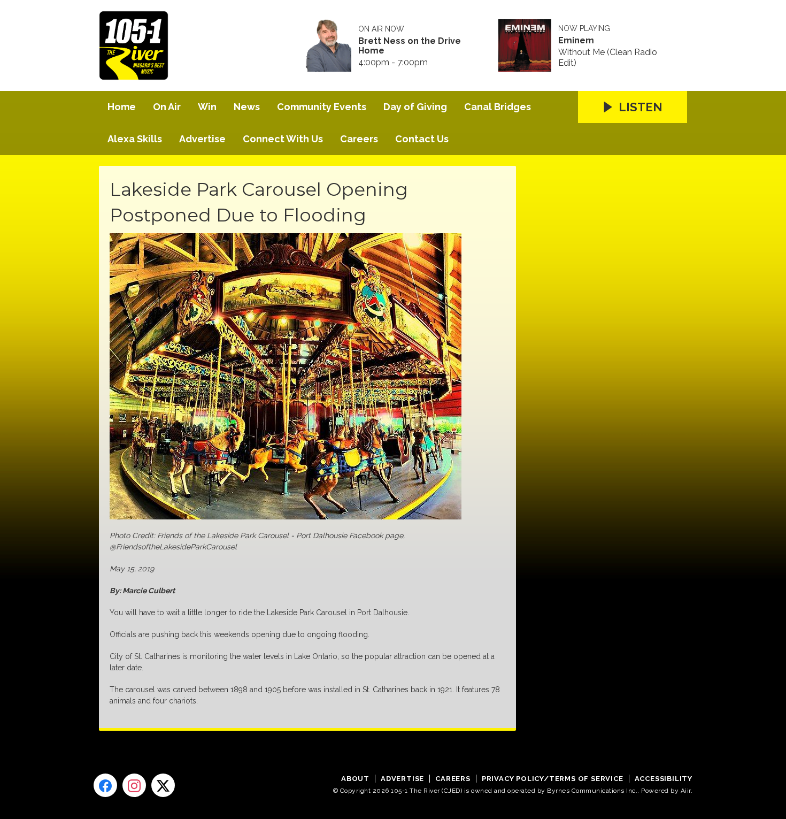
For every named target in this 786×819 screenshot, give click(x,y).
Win (207, 106)
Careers (359, 138)
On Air (167, 106)
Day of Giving (415, 106)
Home (121, 106)
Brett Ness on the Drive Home (409, 46)
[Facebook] (105, 785)
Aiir (686, 790)
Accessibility (663, 779)
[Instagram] (134, 785)
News (247, 106)
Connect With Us (283, 138)
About (355, 779)
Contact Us (422, 138)
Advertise (202, 138)
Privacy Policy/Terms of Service (552, 779)
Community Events (321, 106)
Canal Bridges (497, 106)
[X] (163, 785)
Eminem (576, 40)
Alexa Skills (134, 138)
